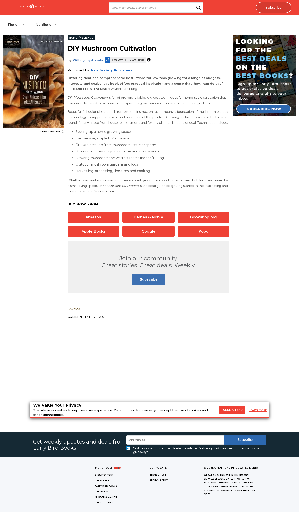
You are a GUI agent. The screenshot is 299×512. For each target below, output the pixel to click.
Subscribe (273, 7)
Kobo (203, 231)
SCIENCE (87, 37)
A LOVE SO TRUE (104, 475)
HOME (73, 37)
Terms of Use (158, 474)
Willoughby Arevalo (88, 60)
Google (148, 231)
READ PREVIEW (50, 131)
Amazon (93, 217)
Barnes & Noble (148, 217)
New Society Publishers (111, 70)
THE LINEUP (101, 491)
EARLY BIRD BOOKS (106, 486)
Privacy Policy (159, 480)
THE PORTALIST (104, 502)
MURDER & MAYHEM (106, 497)
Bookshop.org (203, 217)
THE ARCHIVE (102, 480)
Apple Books (94, 231)
